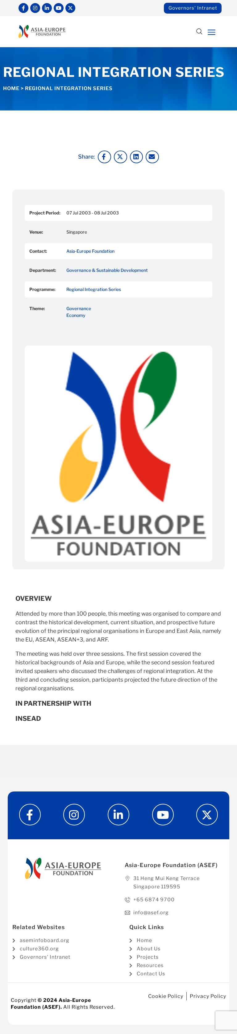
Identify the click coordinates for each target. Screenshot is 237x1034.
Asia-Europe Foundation (90, 251)
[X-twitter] (70, 8)
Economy (75, 315)
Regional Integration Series (93, 289)
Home (11, 88)
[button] (199, 32)
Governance (78, 308)
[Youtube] (59, 8)
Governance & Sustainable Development (107, 270)
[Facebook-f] (23, 8)
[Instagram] (35, 8)
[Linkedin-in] (47, 8)
